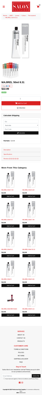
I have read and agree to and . (22, 378)
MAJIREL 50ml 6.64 (28, 190)
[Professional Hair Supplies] (21, 6)
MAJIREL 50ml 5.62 (28, 279)
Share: (4, 86)
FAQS (21, 362)
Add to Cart (22, 103)
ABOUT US (21, 335)
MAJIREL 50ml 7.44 (28, 220)
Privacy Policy (34, 378)
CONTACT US (21, 338)
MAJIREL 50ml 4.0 (7, 220)
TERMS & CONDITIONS (21, 349)
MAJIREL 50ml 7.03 (7, 190)
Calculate (22, 133)
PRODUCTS (21, 341)
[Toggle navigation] (3, 6)
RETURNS (21, 356)
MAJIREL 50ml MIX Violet (9, 309)
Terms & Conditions (23, 378)
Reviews (6, 158)
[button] (21, 108)
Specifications (8, 154)
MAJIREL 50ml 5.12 (28, 309)
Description (7, 150)
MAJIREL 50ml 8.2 (7, 249)
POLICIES (21, 352)
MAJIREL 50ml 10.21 (28, 249)
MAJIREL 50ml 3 (6, 279)
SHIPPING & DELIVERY (21, 359)
